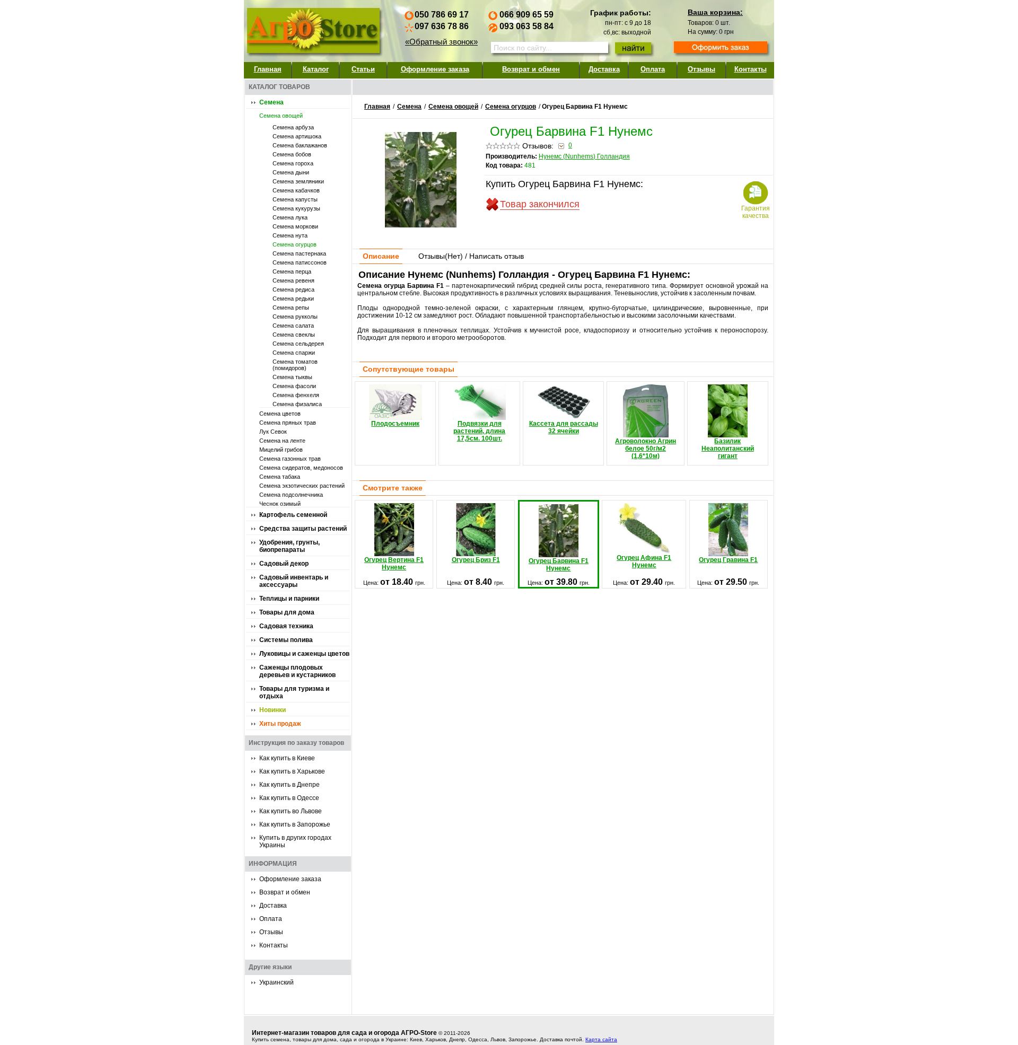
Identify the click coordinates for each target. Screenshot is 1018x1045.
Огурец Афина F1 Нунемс (644, 561)
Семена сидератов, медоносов (301, 467)
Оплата (652, 69)
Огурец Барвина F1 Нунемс (559, 564)
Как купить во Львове (290, 811)
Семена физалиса (297, 404)
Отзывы (701, 69)
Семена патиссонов (300, 262)
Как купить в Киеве (287, 758)
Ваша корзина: (715, 12)
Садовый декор (284, 563)
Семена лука (290, 217)
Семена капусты (295, 199)
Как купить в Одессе (289, 798)
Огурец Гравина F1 (728, 560)
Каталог (316, 69)
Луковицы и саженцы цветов (304, 653)
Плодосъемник (395, 423)
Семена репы (291, 307)
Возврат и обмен (531, 69)
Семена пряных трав (287, 422)
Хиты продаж (280, 723)
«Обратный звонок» (441, 41)
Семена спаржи (294, 352)
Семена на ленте (282, 440)
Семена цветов (280, 413)
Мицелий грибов (281, 449)
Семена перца (292, 271)
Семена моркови (295, 226)
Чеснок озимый (280, 503)
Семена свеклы (294, 334)
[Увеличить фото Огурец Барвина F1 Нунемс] (421, 225)
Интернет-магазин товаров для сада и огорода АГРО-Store (344, 1033)
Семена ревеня (293, 280)
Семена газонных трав (290, 458)
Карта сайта (601, 1039)
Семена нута (290, 235)
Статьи (363, 69)
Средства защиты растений (303, 528)
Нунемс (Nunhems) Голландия (584, 156)
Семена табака (279, 476)
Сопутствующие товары (408, 369)
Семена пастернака (299, 253)
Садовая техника (286, 626)
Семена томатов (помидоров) (295, 364)
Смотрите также (393, 488)
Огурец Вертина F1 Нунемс (394, 563)
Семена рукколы (295, 316)
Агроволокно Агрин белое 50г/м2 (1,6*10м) (645, 448)
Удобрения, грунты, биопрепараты (289, 546)
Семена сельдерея (298, 343)
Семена (271, 102)
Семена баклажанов (300, 145)
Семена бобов (292, 154)
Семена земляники (298, 181)
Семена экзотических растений (302, 485)
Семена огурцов (295, 244)
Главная (268, 69)
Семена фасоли (294, 386)
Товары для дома (286, 612)
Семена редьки (293, 298)
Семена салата (293, 325)
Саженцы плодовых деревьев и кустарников (297, 671)
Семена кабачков (296, 190)
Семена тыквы (292, 377)
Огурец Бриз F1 (476, 560)
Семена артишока (297, 136)
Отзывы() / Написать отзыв (471, 256)
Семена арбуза (293, 127)
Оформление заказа (435, 69)
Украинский (276, 982)
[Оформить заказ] (720, 48)
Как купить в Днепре (289, 784)
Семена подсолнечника (291, 494)
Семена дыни (291, 172)
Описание (381, 256)
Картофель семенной (293, 515)
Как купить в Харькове (292, 771)
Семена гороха (293, 163)
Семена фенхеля (296, 395)
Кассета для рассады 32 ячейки (563, 427)
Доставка (604, 69)
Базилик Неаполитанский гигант (727, 448)
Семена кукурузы (296, 208)
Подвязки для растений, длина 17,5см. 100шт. (479, 431)
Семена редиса (293, 289)
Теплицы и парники (289, 598)
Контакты (750, 69)
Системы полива (286, 640)
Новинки (272, 710)
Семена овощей (281, 115)
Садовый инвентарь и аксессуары (293, 581)
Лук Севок (273, 431)
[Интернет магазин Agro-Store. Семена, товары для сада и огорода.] (313, 28)
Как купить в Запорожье (294, 824)
